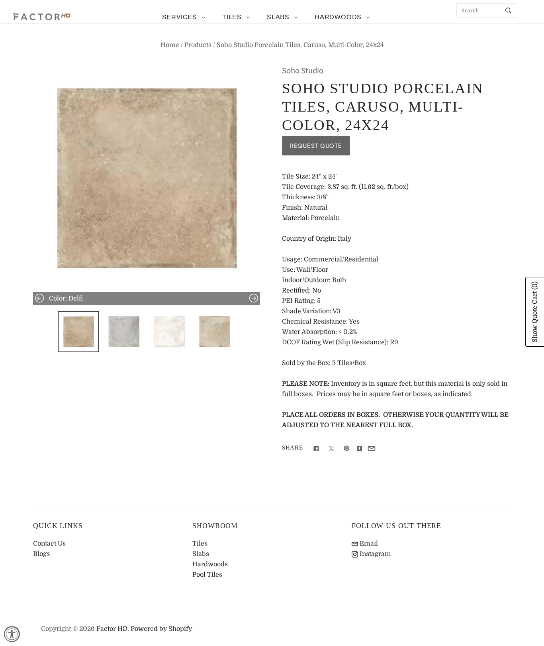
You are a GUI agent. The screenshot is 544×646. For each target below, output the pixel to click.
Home (169, 45)
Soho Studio (302, 71)
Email (368, 543)
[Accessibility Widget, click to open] (12, 634)
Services (179, 17)
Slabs (278, 17)
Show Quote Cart (534, 311)
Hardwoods (338, 17)
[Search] (508, 10)
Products (197, 45)
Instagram (374, 554)
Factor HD (111, 628)
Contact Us (49, 543)
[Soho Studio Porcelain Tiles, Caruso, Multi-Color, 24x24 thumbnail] (78, 331)
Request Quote (316, 145)
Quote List (526, 24)
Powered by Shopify (161, 628)
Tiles (232, 17)
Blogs (41, 554)
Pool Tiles (207, 574)
